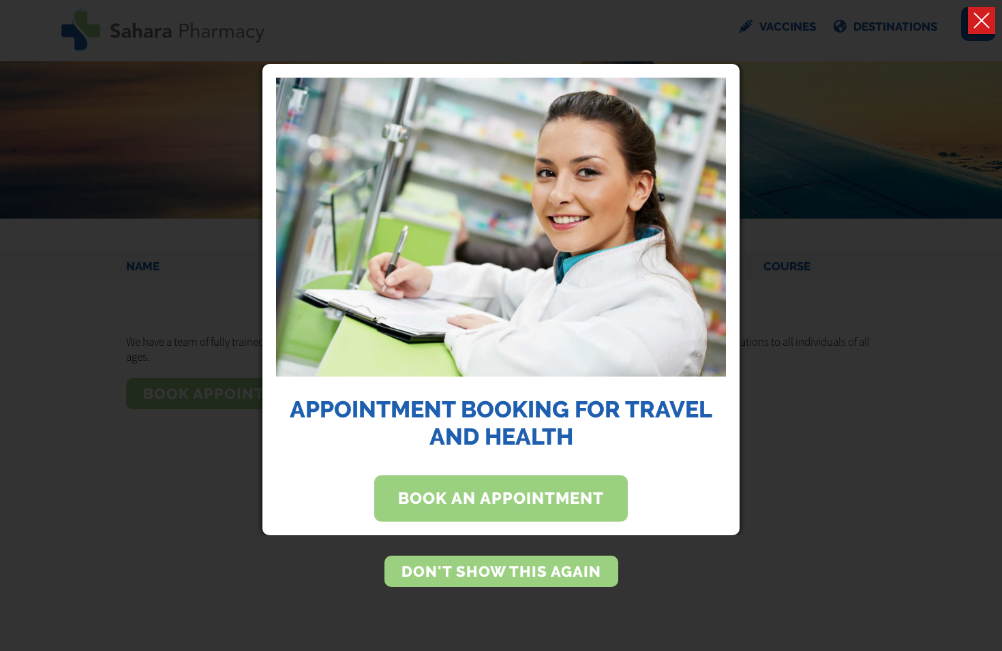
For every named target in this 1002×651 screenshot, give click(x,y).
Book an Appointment (501, 498)
